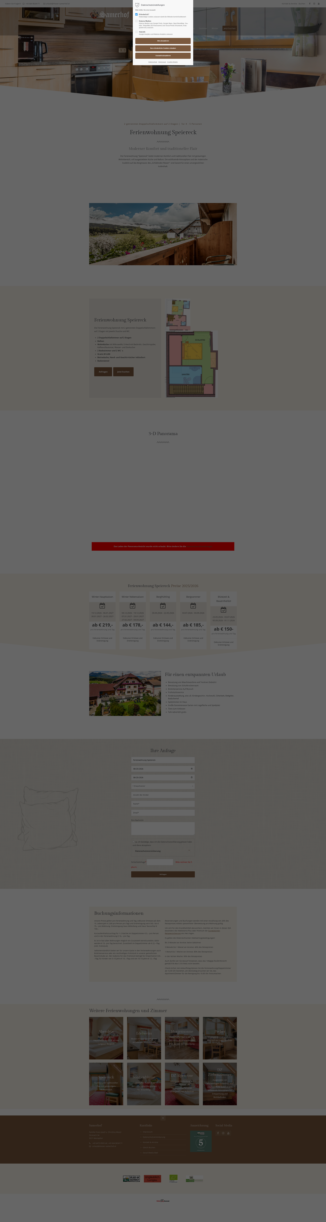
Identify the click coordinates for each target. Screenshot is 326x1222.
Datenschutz (152, 62)
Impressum (162, 62)
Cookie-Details (172, 62)
